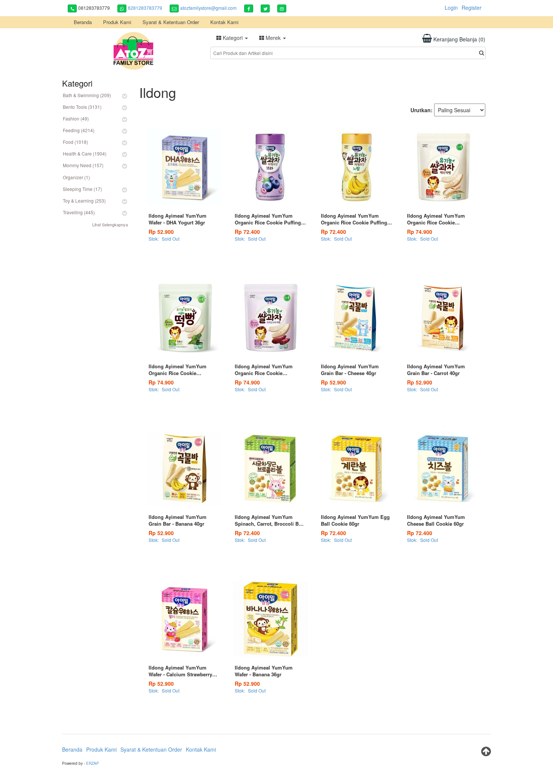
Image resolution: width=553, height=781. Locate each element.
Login (451, 7)
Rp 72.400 (247, 231)
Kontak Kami (224, 22)
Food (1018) (75, 142)
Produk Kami (117, 22)
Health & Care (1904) (84, 153)
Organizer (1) (76, 177)
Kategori (232, 37)
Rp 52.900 (161, 231)
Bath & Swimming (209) (87, 95)
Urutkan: (421, 110)
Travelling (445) (79, 212)
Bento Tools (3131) (82, 107)
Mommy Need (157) (83, 165)
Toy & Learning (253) (84, 200)
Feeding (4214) (78, 130)
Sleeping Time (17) (82, 189)
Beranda (83, 22)
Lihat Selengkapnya (110, 224)
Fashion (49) (76, 118)
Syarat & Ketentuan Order (171, 22)
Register (472, 7)
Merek (273, 37)
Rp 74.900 (419, 231)
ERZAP (92, 763)
